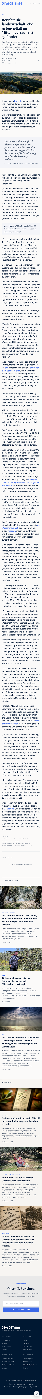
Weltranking (26, 1362)
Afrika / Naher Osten (11, 1174)
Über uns (12, 1384)
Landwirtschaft (8, 839)
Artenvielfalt (22, 839)
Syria (30, 845)
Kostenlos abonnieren (21, 1309)
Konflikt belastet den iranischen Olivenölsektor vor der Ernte (17, 1179)
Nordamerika (7, 1233)
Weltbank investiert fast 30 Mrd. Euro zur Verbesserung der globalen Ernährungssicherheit (20, 229)
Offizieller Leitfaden (29, 1365)
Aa (16, 63)
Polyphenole (6, 1340)
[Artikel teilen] (38, 61)
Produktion (26, 1343)
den (6, 368)
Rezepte (4, 1368)
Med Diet (5, 1343)
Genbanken (9, 809)
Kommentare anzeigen (22, 864)
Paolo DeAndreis (10, 58)
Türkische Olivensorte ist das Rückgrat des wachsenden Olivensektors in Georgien (16, 981)
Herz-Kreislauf (6, 1346)
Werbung (30, 1384)
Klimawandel (7, 841)
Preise (25, 1340)
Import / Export (27, 1346)
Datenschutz (7, 1387)
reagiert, (12, 531)
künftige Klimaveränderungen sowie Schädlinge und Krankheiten (21, 482)
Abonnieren (21, 1384)
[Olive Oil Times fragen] (36, 1393)
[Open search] (27, 3)
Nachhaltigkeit (20, 845)
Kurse (25, 1368)
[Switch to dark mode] (30, 3)
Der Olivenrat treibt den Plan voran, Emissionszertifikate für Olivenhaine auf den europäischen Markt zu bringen (20, 920)
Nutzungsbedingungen (20, 1387)
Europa (5, 1115)
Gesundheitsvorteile (8, 1362)
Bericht (17, 101)
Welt (4, 14)
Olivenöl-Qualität (7, 1358)
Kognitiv (4, 1349)
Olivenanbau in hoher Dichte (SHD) (16, 843)
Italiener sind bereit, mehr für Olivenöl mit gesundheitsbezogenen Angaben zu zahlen (21, 1121)
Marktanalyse (27, 1358)
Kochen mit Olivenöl (8, 1365)
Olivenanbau (7, 845)
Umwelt (17, 841)
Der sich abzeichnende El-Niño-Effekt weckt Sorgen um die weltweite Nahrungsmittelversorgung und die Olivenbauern (20, 1042)
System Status (34, 1387)
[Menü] (39, 3)
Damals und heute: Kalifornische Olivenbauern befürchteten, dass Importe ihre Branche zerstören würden (18, 1241)
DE (36, 3)
